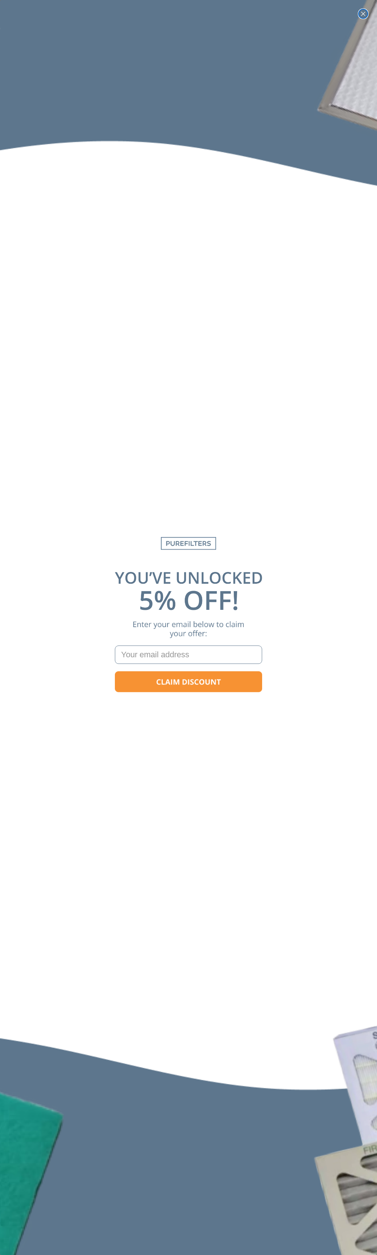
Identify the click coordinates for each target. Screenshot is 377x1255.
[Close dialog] (363, 13)
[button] (188, 682)
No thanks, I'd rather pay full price (188, 705)
